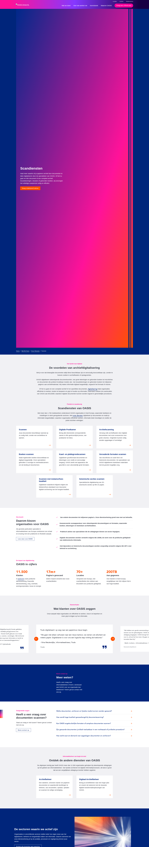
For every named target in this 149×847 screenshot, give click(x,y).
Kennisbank (94, 5)
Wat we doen (66, 5)
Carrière (121, 1)
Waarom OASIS (106, 5)
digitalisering (92, 389)
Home (18, 351)
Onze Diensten (35, 351)
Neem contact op (23, 730)
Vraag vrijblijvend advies (30, 188)
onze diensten (78, 415)
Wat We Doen (25, 351)
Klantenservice (129, 1)
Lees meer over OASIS (25, 539)
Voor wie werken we (80, 5)
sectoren (21, 579)
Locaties (115, 1)
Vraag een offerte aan (123, 5)
